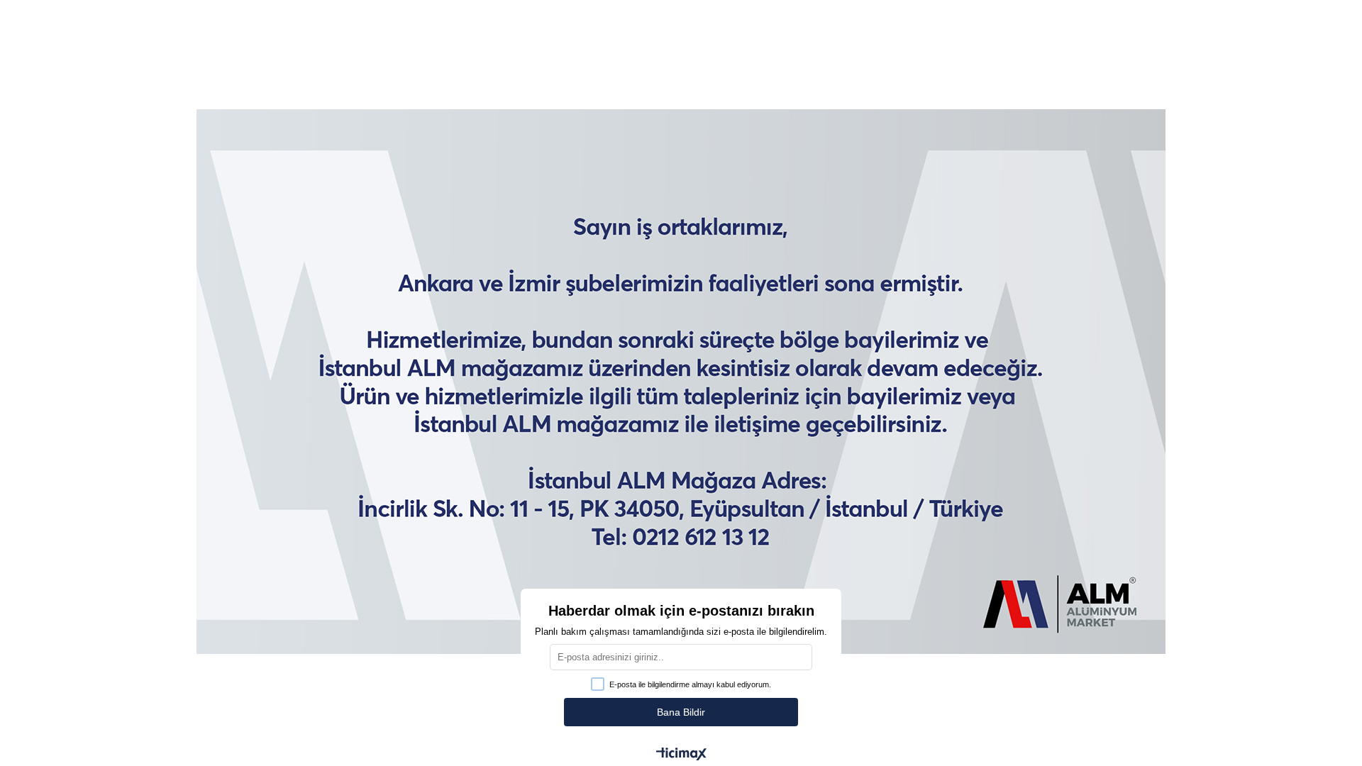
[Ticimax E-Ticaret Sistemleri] (681, 755)
